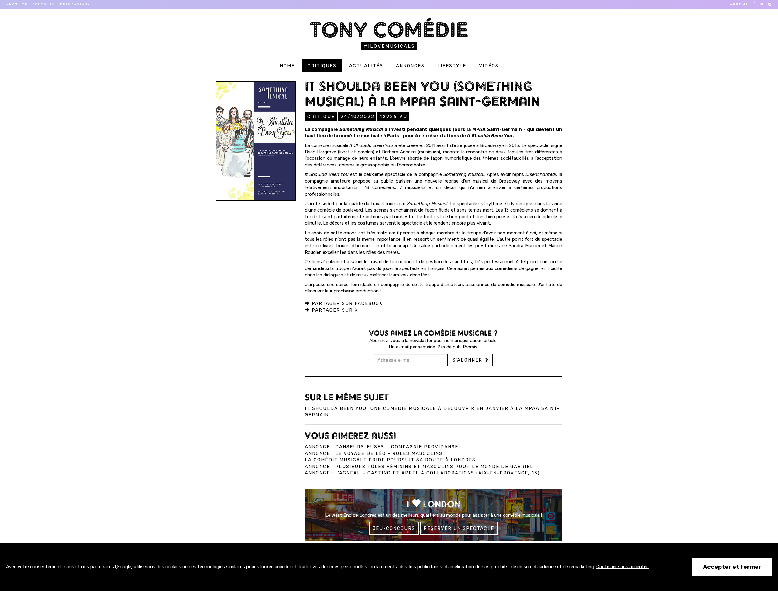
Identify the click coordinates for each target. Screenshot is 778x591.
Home (287, 65)
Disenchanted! (540, 174)
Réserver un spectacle (459, 528)
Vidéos (489, 65)
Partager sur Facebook (346, 303)
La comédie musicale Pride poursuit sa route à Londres (390, 460)
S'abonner (468, 360)
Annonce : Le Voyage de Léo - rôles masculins (373, 453)
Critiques (322, 65)
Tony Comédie (389, 29)
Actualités (366, 65)
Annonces (410, 65)
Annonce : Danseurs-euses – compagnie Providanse (381, 446)
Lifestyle (451, 65)
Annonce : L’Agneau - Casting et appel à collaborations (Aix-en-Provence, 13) (422, 473)
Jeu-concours (38, 4)
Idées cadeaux (74, 4)
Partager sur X (334, 310)
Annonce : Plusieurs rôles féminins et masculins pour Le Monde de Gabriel (419, 466)
